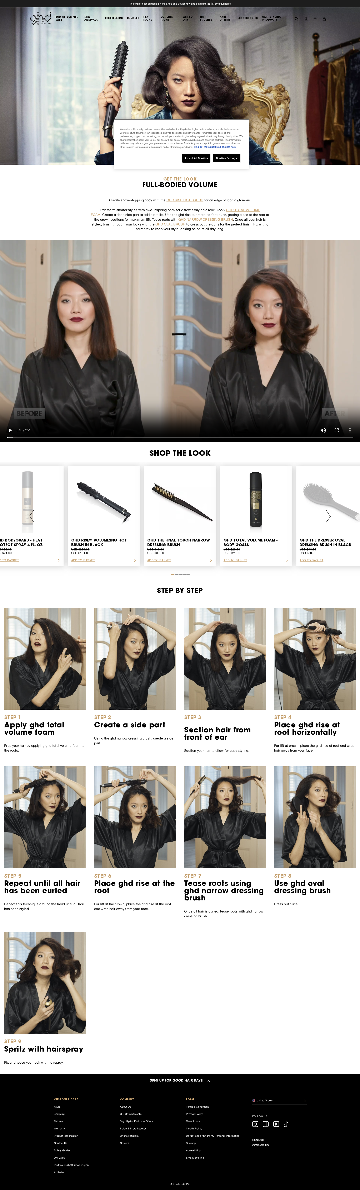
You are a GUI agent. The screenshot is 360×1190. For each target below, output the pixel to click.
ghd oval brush (170, 224)
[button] (81, 1099)
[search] (296, 18)
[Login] (305, 18)
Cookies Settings (226, 158)
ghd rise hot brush (184, 200)
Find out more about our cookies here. (215, 146)
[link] (180, 3)
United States (264, 1100)
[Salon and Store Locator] (315, 18)
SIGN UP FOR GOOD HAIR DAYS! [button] (176, 1081)
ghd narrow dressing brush (205, 219)
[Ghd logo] (40, 18)
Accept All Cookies (196, 158)
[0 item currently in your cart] (324, 18)
